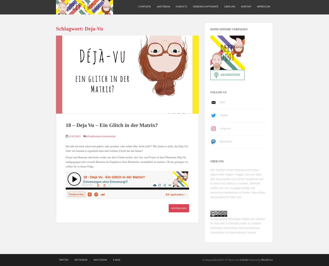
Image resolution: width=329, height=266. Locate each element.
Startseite (144, 6)
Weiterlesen (179, 208)
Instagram (80, 259)
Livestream (163, 6)
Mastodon (100, 259)
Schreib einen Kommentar (101, 136)
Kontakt (246, 6)
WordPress (267, 259)
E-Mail (117, 259)
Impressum (263, 6)
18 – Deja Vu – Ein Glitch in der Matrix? (112, 125)
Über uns (229, 6)
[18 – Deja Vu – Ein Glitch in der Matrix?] (127, 75)
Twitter (63, 259)
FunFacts (181, 6)
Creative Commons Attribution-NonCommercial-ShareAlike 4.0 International (235, 227)
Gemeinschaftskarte (205, 6)
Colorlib (244, 259)
